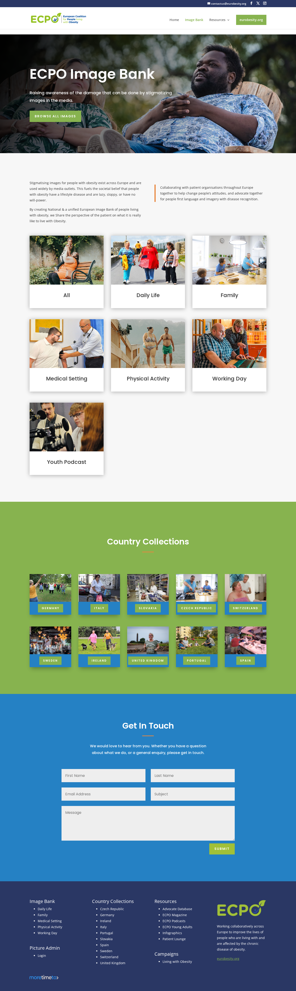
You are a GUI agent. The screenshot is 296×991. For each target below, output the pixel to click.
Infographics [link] (172, 933)
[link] (58, 17)
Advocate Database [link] (177, 909)
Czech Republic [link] (112, 909)
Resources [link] (217, 20)
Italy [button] (99, 608)
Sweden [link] (106, 951)
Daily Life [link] (45, 909)
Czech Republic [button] (196, 608)
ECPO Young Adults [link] (177, 927)
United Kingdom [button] (148, 661)
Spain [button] (245, 661)
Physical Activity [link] (50, 927)
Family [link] (43, 915)
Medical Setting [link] (50, 921)
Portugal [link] (106, 933)
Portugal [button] (197, 661)
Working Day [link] (47, 933)
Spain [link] (104, 945)
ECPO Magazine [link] (175, 915)
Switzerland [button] (245, 608)
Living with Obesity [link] (177, 961)
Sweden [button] (50, 661)
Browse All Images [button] (55, 116)
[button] (251, 3)
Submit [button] (222, 848)
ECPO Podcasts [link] (174, 921)
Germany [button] (50, 608)
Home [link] (174, 20)
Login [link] (42, 955)
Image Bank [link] (194, 20)
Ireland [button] (99, 661)
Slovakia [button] (148, 608)
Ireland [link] (105, 921)
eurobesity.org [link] (251, 20)
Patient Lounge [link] (174, 939)
